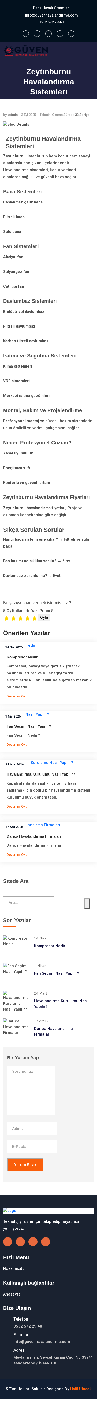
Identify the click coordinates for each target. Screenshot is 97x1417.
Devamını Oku (17, 696)
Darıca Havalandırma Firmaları (33, 836)
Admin (13, 115)
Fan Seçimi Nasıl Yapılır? (28, 726)
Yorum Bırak (25, 1164)
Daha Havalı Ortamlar (51, 8)
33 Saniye (82, 115)
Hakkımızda (14, 1268)
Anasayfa (42, 102)
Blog (60, 102)
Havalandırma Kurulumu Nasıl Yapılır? (40, 774)
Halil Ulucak (81, 1389)
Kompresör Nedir (22, 657)
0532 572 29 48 (51, 22)
